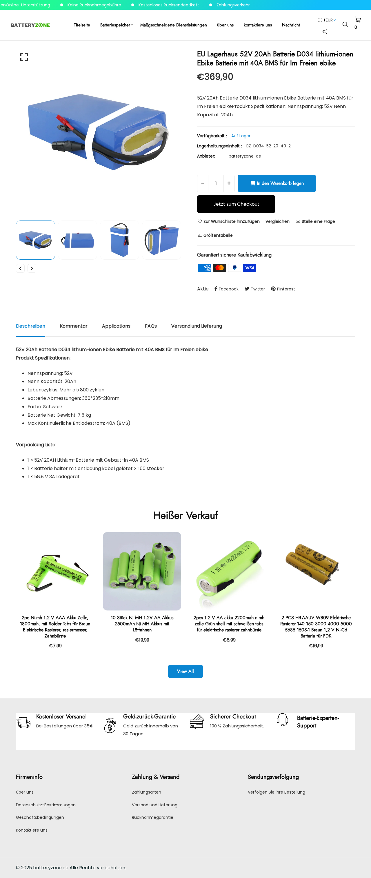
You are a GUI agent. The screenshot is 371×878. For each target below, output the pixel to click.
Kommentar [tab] (74, 326)
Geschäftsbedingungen (40, 817)
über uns (225, 25)
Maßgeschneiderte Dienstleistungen (173, 25)
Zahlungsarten (146, 792)
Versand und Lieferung (154, 805)
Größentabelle (217, 235)
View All (185, 671)
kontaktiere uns (258, 25)
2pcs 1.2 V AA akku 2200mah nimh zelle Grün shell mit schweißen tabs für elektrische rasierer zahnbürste (229, 623)
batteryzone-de (245, 156)
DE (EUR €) (325, 21)
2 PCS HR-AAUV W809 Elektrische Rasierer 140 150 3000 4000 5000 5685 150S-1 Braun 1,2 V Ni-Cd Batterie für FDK (316, 626)
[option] (98, 132)
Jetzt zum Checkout (236, 204)
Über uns (25, 792)
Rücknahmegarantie (152, 817)
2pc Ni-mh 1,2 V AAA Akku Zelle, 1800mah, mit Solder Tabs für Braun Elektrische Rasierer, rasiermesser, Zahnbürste (55, 626)
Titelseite (82, 25)
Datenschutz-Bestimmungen (46, 805)
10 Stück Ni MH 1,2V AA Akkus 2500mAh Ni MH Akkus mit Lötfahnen (142, 623)
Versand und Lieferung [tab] (196, 326)
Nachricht (291, 25)
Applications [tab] (116, 326)
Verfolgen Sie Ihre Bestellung (276, 792)
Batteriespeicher (115, 25)
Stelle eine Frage (318, 221)
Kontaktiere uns (32, 830)
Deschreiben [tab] (30, 326)
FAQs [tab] (151, 326)
